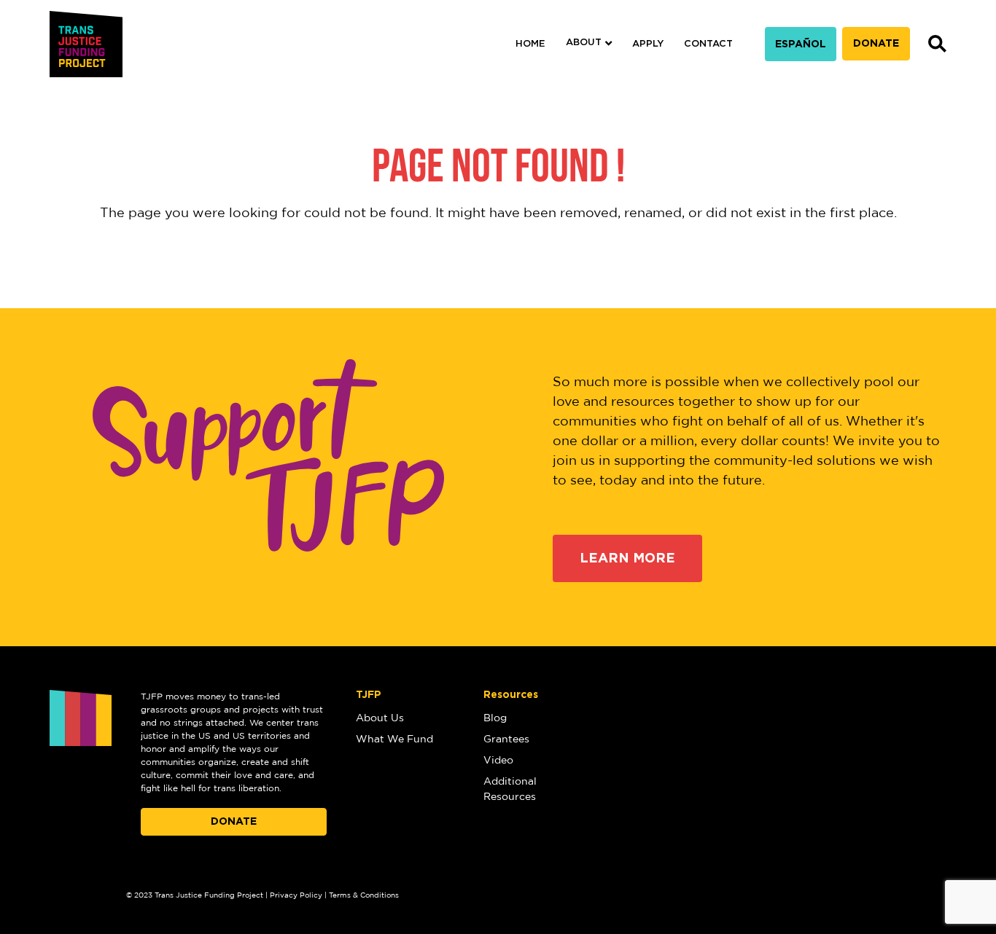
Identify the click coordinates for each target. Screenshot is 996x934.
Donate (876, 44)
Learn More (627, 558)
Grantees (506, 739)
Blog (495, 718)
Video (498, 761)
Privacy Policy (296, 895)
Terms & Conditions (364, 895)
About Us (380, 718)
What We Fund (394, 739)
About (584, 42)
